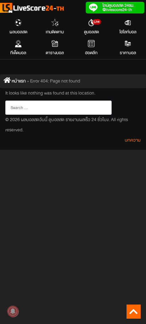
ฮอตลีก (91, 52)
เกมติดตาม (55, 31)
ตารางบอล (55, 52)
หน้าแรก (18, 81)
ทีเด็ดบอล (18, 52)
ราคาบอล (128, 52)
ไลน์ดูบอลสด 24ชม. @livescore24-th (118, 7)
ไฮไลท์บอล (127, 31)
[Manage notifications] (12, 311)
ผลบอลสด (18, 31)
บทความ (133, 140)
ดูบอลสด (92, 27)
